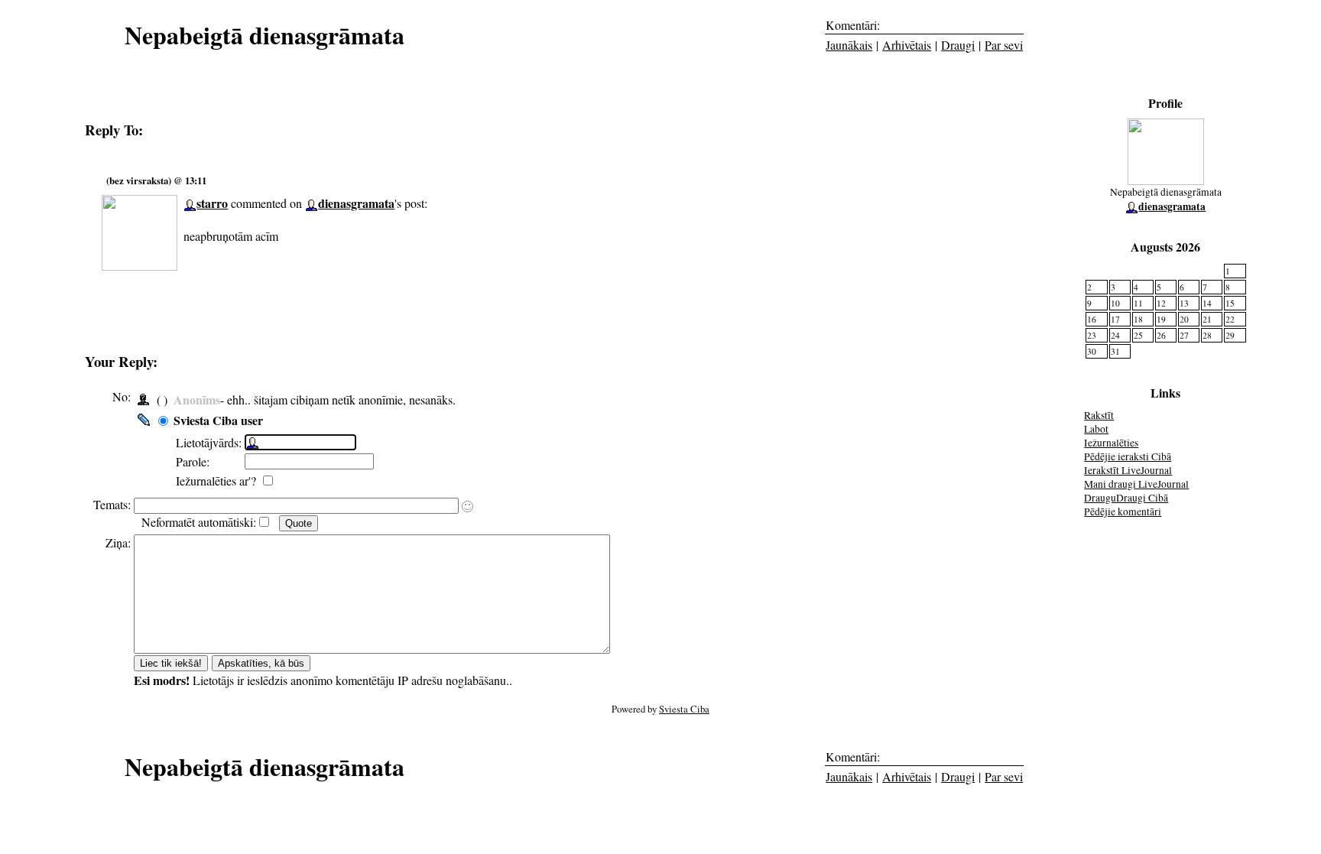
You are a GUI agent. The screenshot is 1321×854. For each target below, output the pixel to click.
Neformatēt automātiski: (198, 522)
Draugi (958, 45)
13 (1184, 303)
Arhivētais (906, 45)
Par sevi (1004, 45)
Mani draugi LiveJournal (1136, 484)
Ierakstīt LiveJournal (1128, 470)
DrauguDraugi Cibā (1126, 498)
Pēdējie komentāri (1122, 511)
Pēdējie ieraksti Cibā (1127, 456)
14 (1207, 303)
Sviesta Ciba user (218, 420)
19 (1161, 319)
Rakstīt (1099, 415)
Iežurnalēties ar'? (218, 480)
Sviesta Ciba (684, 709)
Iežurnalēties (1111, 443)
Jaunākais (849, 45)
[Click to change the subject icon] (467, 506)
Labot (1096, 429)
